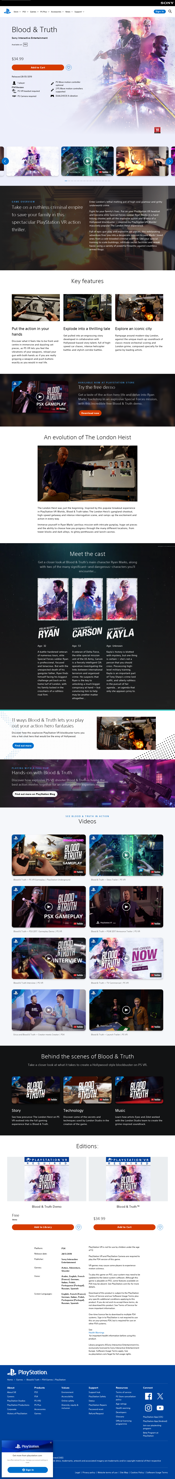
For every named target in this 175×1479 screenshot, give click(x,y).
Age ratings (121, 1403)
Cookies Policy (137, 1472)
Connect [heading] (148, 1387)
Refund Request (96, 1413)
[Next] (169, 161)
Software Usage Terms (157, 1472)
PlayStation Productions (18, 1405)
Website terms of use (108, 1472)
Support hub (94, 1392)
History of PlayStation (17, 1413)
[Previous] (5, 161)
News (67, 11)
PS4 (36, 1396)
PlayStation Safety (97, 1396)
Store (16, 11)
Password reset (96, 1409)
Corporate (11, 1409)
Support (78, 11)
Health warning (123, 1408)
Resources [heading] (122, 1387)
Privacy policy (89, 1472)
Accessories (56, 11)
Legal (77, 1472)
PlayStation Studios (16, 1400)
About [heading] (10, 1387)
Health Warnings (96, 1332)
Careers (10, 1396)
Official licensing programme (123, 1422)
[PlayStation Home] (7, 11)
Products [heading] (39, 1387)
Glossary (120, 1416)
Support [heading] (93, 1387)
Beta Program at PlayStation (150, 1434)
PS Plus (43, 11)
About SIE (11, 1392)
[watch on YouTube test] (105, 172)
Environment (67, 1392)
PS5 (24, 11)
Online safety (68, 1400)
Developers (121, 1412)
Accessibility (67, 1396)
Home (10, 1379)
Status (92, 1400)
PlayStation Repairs (98, 1405)
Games (33, 11)
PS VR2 (37, 1400)
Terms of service (123, 1392)
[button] (87, 161)
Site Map (124, 1472)
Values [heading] (65, 1387)
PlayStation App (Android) (155, 1421)
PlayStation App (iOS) (153, 1416)
